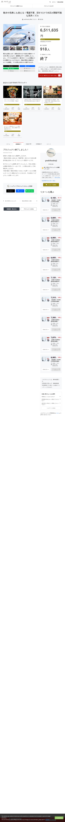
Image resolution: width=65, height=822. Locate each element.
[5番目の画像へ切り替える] (32, 48)
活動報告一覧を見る (12, 209)
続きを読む (57, 177)
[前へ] (5, 35)
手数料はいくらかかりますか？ (48, 396)
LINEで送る (11, 68)
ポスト (11, 66)
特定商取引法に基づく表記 (48, 180)
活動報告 (18, 144)
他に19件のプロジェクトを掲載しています (52, 168)
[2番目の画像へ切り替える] (12, 48)
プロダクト (34, 19)
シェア (28, 66)
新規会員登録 (60, 2)
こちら (57, 413)
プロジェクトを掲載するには (16, 6)
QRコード (28, 70)
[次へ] (33, 35)
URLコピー (28, 68)
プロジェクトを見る (29, 209)
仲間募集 (38, 144)
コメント (49, 144)
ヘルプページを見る (51, 408)
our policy (47, 819)
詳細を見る (45, 210)
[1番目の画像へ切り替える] (6, 48)
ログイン (54, 2)
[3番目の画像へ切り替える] (19, 48)
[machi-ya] (6, 2)
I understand (59, 818)
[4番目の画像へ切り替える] (26, 48)
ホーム (8, 144)
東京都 (41, 19)
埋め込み (12, 70)
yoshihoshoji (27, 19)
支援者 (28, 144)
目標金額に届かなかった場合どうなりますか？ (50, 400)
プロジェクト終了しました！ (16, 149)
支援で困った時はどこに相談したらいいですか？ (50, 404)
